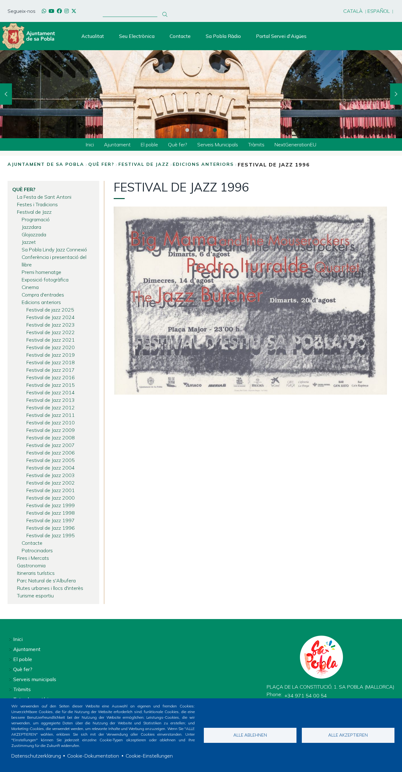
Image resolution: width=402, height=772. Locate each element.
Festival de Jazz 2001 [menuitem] (50, 490)
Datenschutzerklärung (36, 756)
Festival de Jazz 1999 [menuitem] (50, 505)
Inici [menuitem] (90, 144)
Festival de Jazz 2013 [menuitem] (50, 400)
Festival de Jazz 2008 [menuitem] (50, 437)
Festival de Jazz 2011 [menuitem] (50, 415)
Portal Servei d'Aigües (281, 36)
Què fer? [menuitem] (177, 144)
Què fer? (101, 164)
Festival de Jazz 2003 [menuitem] (50, 475)
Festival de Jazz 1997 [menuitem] (50, 520)
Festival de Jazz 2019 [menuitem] (50, 355)
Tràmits (22, 689)
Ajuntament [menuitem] (117, 144)
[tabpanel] (201, 94)
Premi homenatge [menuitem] (41, 272)
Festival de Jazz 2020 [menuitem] (50, 347)
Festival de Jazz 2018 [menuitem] (50, 362)
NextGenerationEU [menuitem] (295, 144)
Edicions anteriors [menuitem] (41, 302)
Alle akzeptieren (348, 735)
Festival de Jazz (143, 164)
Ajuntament (27, 649)
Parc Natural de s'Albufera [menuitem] (46, 580)
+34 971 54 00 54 (306, 695)
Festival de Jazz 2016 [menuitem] (50, 377)
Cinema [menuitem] (30, 287)
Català (353, 11)
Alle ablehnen (250, 735)
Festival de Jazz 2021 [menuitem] (50, 340)
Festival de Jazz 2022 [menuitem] (50, 332)
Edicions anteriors (203, 164)
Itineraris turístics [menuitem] (36, 573)
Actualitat (92, 36)
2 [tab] (201, 130)
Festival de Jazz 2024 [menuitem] (50, 317)
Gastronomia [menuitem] (31, 565)
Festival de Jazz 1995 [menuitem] (50, 535)
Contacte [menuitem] (32, 543)
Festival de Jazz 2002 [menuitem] (50, 483)
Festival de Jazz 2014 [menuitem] (50, 392)
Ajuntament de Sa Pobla (46, 164)
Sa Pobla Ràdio (223, 36)
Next (396, 94)
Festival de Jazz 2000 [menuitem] (50, 498)
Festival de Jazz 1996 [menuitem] (50, 528)
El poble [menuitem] (149, 144)
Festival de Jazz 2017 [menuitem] (50, 370)
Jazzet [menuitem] (29, 242)
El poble (22, 659)
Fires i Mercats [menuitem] (33, 558)
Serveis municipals (34, 679)
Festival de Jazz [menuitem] (34, 212)
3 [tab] (215, 130)
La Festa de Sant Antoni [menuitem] (44, 197)
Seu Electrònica (137, 36)
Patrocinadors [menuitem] (37, 550)
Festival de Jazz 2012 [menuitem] (50, 407)
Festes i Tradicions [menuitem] (37, 204)
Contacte (180, 36)
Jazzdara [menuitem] (31, 227)
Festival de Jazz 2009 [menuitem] (50, 430)
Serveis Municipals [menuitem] (217, 144)
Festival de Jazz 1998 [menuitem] (50, 513)
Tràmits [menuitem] (256, 144)
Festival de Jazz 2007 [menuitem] (50, 445)
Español (378, 11)
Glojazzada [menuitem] (34, 234)
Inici (18, 639)
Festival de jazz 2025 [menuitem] (50, 310)
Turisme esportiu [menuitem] (35, 595)
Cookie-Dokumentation (93, 756)
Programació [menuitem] (36, 219)
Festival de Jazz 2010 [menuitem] (50, 422)
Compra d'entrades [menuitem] (43, 294)
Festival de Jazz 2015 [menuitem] (50, 385)
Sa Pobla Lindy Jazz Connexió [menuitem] (54, 249)
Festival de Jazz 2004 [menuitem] (50, 468)
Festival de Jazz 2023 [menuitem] (50, 325)
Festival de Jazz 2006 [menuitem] (50, 452)
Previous (6, 94)
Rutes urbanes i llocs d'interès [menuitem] (50, 588)
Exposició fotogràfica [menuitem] (45, 279)
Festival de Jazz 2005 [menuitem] (50, 460)
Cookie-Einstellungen (149, 756)
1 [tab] (187, 130)
